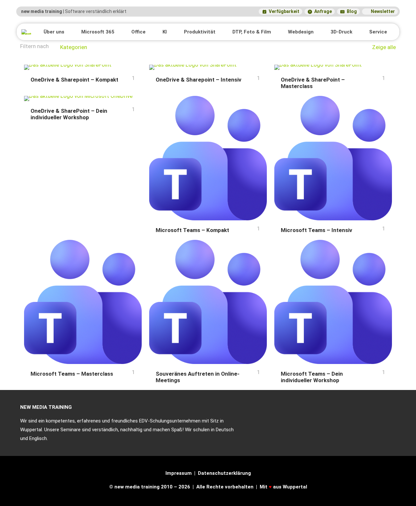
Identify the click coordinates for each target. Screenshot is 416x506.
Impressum (178, 473)
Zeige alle (383, 47)
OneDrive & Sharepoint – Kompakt (74, 79)
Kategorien (73, 47)
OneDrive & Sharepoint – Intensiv (198, 79)
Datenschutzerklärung (224, 473)
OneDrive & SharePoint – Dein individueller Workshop (69, 114)
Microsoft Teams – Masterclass (72, 373)
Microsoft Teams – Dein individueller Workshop (312, 376)
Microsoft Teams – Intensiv (316, 230)
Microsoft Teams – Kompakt (192, 230)
